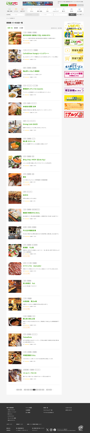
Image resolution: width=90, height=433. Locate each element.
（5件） (35, 271)
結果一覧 (10, 28)
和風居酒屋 (29, 32)
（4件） (35, 130)
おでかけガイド (11, 416)
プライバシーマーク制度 (61, 429)
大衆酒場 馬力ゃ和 (30, 301)
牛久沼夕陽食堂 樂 (29, 230)
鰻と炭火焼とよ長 (29, 319)
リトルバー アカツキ (29, 373)
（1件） (34, 182)
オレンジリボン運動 (12, 418)
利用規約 (8, 430)
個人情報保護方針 (20, 428)
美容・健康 (39, 11)
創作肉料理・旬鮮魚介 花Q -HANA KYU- (37, 35)
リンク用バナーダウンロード (22, 430)
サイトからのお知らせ (49, 412)
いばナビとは (68, 407)
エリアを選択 (14, 14)
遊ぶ (48, 11)
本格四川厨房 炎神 (29, 106)
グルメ (31, 11)
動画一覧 (46, 407)
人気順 (21, 28)
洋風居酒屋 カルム (29, 355)
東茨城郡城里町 (26, 369)
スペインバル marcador (32, 266)
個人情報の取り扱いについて (38, 428)
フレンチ (33, 138)
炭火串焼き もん (29, 283)
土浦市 (25, 280)
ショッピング (56, 11)
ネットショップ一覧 (48, 410)
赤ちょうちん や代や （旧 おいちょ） (34, 159)
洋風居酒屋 (35, 50)
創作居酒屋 (34, 32)
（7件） (35, 59)
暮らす (63, 11)
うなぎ (34, 316)
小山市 (25, 209)
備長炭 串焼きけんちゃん (31, 213)
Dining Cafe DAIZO (30, 124)
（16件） (35, 40)
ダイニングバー (30, 50)
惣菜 (33, 156)
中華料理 (28, 103)
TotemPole (27, 337)
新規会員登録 (73, 5)
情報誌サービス (19, 424)
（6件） (35, 218)
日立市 (25, 156)
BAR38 (25, 195)
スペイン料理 (35, 85)
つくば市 (25, 32)
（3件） (35, 236)
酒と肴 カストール (29, 141)
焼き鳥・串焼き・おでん (35, 209)
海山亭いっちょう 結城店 (31, 71)
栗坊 (24, 177)
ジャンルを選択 (44, 14)
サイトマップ (34, 430)
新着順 (16, 28)
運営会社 (8, 428)
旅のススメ (10, 414)
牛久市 (25, 85)
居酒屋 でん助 (28, 247)
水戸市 (25, 103)
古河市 (25, 138)
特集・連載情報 (10, 407)
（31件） (35, 112)
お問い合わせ (68, 410)
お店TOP (22, 11)
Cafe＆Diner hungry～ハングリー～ (36, 53)
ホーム (7, 18)
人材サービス (9, 424)
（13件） (35, 77)
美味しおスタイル (11, 420)
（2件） (34, 361)
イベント (16, 11)
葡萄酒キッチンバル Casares (33, 89)
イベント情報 (29, 407)
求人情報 (79, 11)
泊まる (71, 11)
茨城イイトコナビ (11, 409)
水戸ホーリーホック (12, 412)
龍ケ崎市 (25, 227)
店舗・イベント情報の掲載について (34, 424)
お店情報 (28, 410)
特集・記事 (9, 11)
